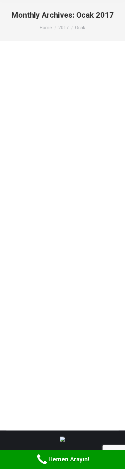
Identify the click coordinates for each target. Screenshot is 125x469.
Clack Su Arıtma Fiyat (46, 75)
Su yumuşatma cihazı (45, 283)
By (38, 86)
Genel (19, 86)
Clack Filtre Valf (37, 157)
